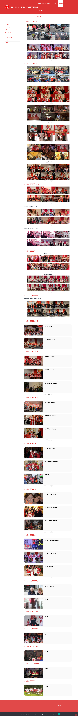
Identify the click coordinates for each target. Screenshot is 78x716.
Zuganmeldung (9, 37)
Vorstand (7, 21)
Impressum (42, 702)
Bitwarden (60, 707)
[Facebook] (72, 7)
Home (6, 702)
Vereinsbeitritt (9, 27)
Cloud (59, 705)
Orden (7, 24)
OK (59, 714)
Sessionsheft (9, 29)
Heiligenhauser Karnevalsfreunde (24, 7)
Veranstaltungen (8, 34)
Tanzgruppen (8, 32)
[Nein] (76, 715)
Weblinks (8, 42)
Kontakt (7, 40)
